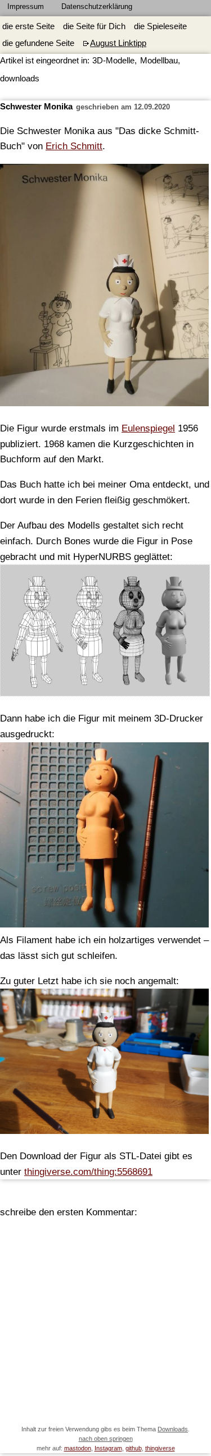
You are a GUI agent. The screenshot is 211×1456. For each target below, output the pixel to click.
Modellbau (159, 60)
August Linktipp (118, 43)
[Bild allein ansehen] (105, 632)
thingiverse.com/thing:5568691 (88, 1171)
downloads (19, 78)
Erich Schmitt (74, 145)
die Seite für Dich (94, 26)
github (133, 1448)
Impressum (25, 6)
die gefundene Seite (38, 43)
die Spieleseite (160, 26)
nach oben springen (106, 1438)
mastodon (77, 1448)
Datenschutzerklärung (96, 6)
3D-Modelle (113, 60)
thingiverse (160, 1448)
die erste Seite (28, 26)
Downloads (173, 1429)
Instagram (108, 1448)
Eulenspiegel (148, 428)
